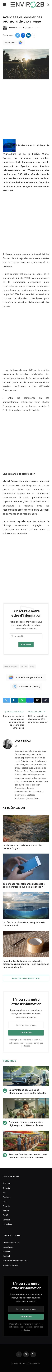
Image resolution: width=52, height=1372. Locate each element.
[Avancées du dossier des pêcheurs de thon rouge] (26, 64)
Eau (4, 1201)
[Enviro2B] (27, 4)
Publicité (7, 1251)
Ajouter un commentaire (26, 978)
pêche (24, 666)
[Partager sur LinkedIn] (28, 35)
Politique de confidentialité (15, 1260)
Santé (5, 1215)
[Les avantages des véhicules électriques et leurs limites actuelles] (26, 1076)
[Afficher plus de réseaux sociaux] (33, 35)
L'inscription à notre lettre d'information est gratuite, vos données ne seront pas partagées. (26, 1043)
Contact (6, 1256)
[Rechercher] (47, 4)
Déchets (6, 1197)
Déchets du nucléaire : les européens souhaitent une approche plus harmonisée (13, 722)
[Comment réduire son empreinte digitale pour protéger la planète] (26, 1108)
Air (4, 1192)
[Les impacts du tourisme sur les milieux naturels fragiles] (26, 828)
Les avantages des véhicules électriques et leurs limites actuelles (27, 1091)
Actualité (7, 1188)
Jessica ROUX (15, 28)
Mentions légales (10, 1265)
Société (6, 1219)
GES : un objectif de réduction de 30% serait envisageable (38, 719)
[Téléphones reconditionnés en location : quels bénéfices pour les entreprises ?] (26, 867)
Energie (6, 1206)
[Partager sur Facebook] (23, 35)
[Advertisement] (26, 111)
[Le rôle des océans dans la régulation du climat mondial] (26, 905)
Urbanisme (7, 1224)
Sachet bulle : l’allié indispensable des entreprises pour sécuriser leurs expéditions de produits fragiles (26, 964)
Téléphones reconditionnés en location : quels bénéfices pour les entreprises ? (24, 885)
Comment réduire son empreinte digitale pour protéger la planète (26, 1124)
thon (32, 666)
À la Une (6, 1183)
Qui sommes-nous (11, 1242)
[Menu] (4, 4)
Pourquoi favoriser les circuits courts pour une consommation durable (28, 1156)
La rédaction (8, 1247)
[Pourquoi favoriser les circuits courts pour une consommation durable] (26, 1141)
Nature (6, 1210)
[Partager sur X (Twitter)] (17, 35)
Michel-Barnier (11, 666)
